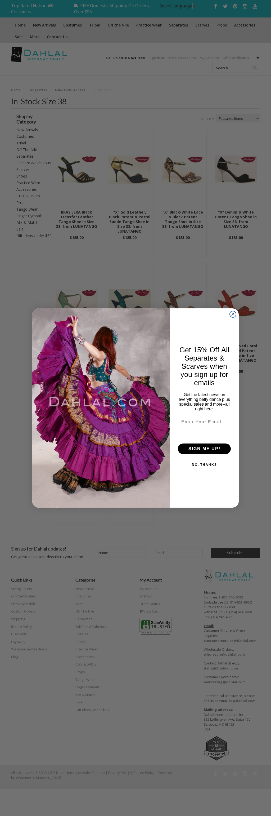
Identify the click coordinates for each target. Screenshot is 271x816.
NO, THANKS (204, 465)
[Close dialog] (233, 314)
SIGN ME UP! (204, 448)
